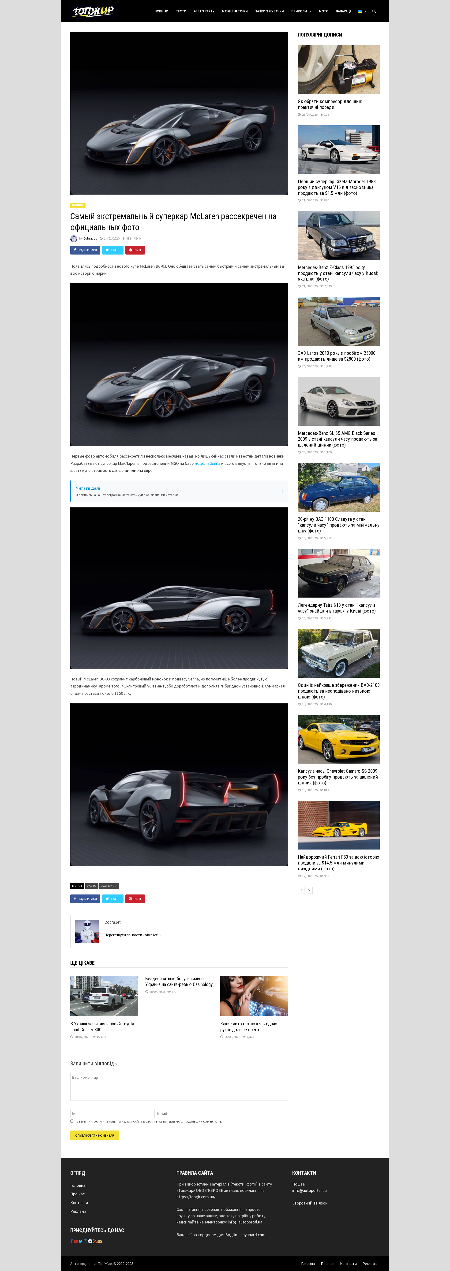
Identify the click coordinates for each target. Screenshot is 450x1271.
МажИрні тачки (235, 11)
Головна (77, 1185)
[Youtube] (76, 1241)
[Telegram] (90, 1241)
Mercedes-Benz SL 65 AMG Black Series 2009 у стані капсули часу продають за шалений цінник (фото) (337, 439)
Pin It (137, 250)
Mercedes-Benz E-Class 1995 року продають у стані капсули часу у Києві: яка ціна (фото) (338, 273)
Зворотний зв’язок (309, 1203)
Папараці (343, 11)
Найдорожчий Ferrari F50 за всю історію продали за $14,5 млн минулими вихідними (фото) (338, 863)
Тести (181, 11)
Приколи (299, 11)
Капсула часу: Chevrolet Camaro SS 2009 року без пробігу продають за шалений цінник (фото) (338, 777)
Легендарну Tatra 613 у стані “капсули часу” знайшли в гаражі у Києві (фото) (337, 608)
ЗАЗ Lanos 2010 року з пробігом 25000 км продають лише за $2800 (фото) (336, 356)
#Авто (92, 885)
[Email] (100, 1241)
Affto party (204, 11)
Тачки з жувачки (269, 11)
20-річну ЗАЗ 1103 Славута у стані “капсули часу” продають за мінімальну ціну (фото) (338, 525)
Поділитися (87, 250)
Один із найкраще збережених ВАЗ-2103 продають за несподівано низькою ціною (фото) (339, 691)
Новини (161, 11)
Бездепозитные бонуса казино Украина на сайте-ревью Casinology (179, 981)
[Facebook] (72, 1241)
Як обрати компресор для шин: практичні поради (330, 104)
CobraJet (90, 238)
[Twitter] (81, 1241)
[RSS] (95, 1241)
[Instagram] (86, 1241)
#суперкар (109, 885)
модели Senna (207, 463)
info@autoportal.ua (245, 1222)
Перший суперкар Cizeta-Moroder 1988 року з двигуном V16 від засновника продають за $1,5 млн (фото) (337, 187)
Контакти (79, 1202)
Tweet (115, 250)
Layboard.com (253, 1234)
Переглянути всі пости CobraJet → (133, 934)
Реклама (78, 1211)
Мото (323, 11)
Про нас (77, 1194)
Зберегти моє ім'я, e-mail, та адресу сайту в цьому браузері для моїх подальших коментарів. (149, 1121)
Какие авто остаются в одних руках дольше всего (248, 1026)
